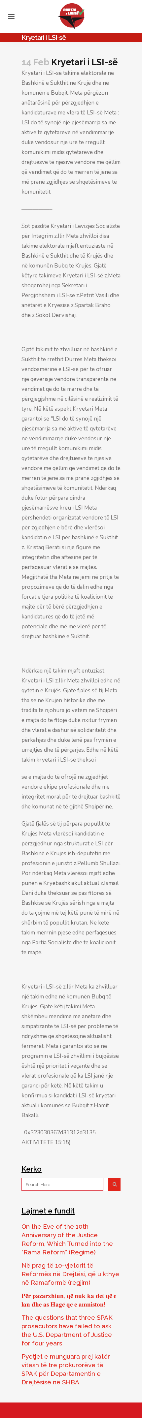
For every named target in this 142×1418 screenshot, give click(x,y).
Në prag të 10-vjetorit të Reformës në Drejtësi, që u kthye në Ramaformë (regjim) (70, 1274)
